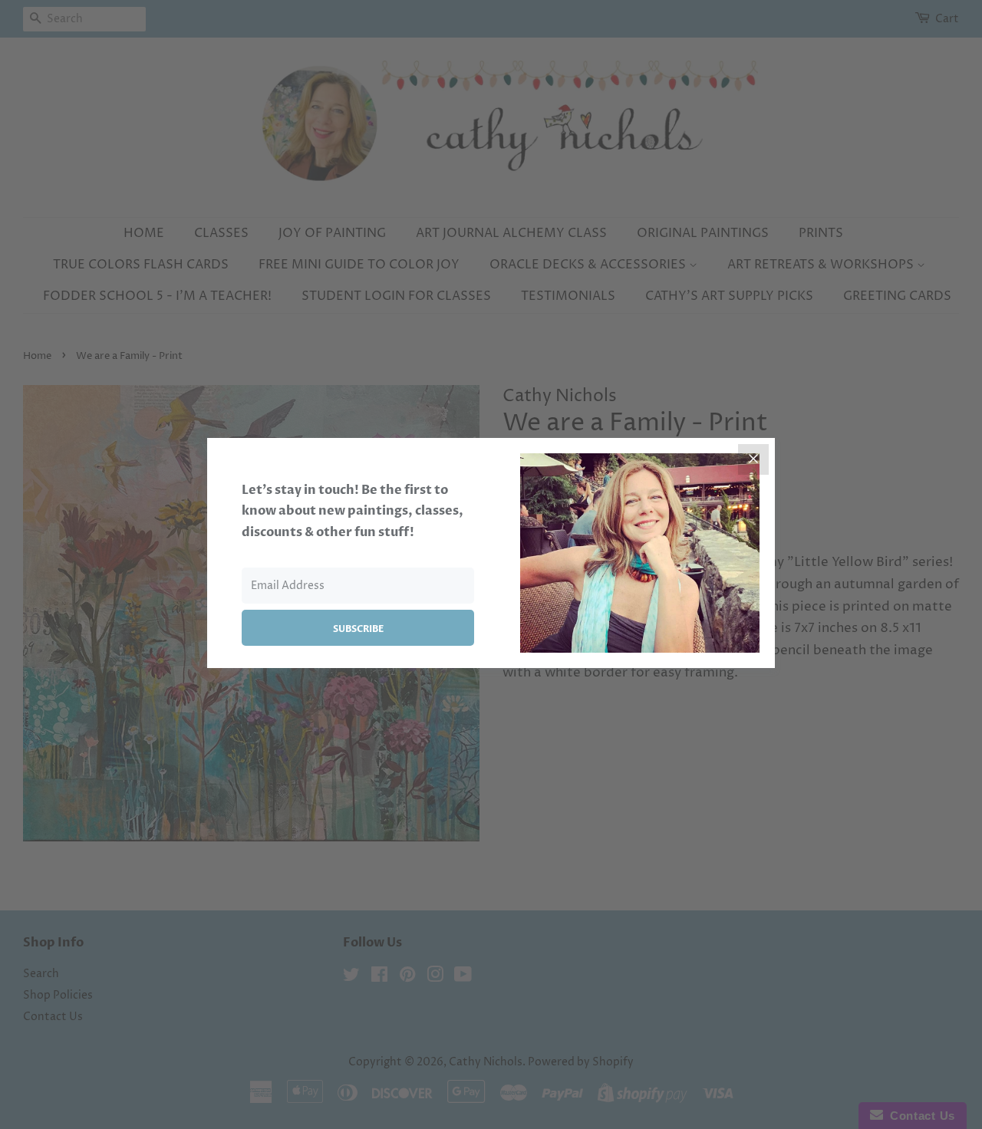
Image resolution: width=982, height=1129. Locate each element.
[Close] (753, 459)
